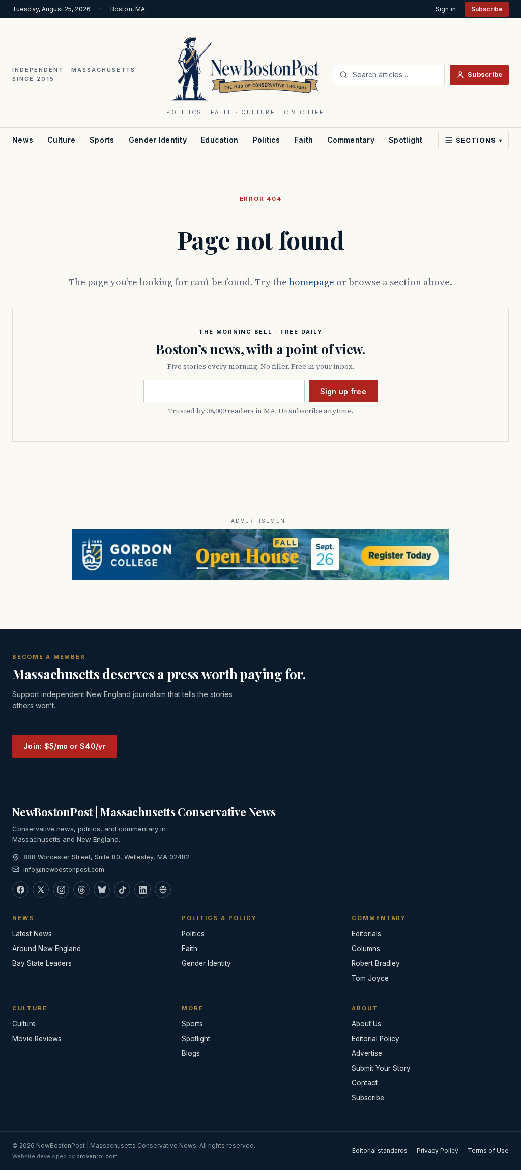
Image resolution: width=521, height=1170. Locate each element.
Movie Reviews (37, 1039)
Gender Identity (158, 139)
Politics (266, 139)
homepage (311, 281)
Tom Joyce (370, 978)
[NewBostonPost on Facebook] (20, 889)
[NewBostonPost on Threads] (81, 889)
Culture (61, 139)
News (22, 139)
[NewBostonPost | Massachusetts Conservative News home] (245, 68)
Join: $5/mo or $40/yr (64, 746)
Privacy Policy (437, 1150)
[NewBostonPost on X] (41, 889)
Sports (102, 139)
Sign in (446, 9)
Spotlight (406, 139)
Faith (304, 139)
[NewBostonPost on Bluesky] (102, 889)
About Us (366, 1024)
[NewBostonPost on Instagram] (61, 889)
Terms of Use (488, 1150)
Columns (366, 948)
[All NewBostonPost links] (163, 889)
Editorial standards (380, 1150)
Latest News (32, 934)
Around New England (46, 948)
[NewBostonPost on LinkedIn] (142, 889)
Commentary (350, 139)
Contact (365, 1083)
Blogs (191, 1053)
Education (220, 139)
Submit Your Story (381, 1068)
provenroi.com (97, 1156)
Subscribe (487, 9)
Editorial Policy (375, 1039)
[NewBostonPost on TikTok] (122, 889)
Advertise (367, 1053)
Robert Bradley (376, 963)
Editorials (366, 934)
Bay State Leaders (42, 963)
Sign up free (343, 391)
